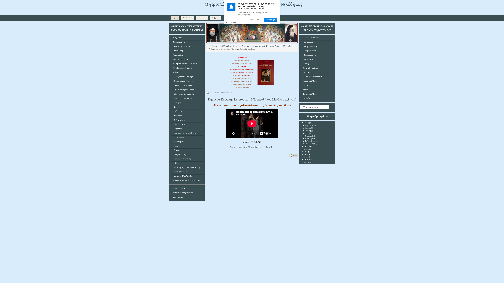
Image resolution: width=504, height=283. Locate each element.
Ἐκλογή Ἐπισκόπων (310, 68)
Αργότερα (254, 19)
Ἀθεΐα (175, 163)
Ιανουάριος (308, 144)
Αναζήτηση (215, 18)
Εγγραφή (270, 19)
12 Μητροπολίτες (179, 188)
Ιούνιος (307, 130)
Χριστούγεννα (179, 141)
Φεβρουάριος (309, 141)
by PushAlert (232, 22)
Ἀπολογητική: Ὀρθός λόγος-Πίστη (186, 167)
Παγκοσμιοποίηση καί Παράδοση (186, 133)
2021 (304, 157)
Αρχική (175, 18)
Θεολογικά (177, 115)
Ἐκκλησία (177, 102)
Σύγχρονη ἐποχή (180, 154)
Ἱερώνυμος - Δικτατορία (312, 76)
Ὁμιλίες (306, 85)
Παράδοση (177, 128)
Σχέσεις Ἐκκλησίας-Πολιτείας (184, 89)
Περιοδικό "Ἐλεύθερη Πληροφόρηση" (187, 180)
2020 (304, 159)
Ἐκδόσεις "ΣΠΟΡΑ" (180, 172)
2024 (304, 149)
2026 (304, 123)
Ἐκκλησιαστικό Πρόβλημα (183, 76)
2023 (304, 151)
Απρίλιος (307, 136)
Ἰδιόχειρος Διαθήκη (311, 46)
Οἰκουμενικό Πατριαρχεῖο (183, 94)
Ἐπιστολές (307, 98)
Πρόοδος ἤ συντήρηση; (182, 159)
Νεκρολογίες (178, 51)
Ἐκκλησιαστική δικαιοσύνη (183, 81)
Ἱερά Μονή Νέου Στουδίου (183, 176)
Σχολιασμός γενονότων (182, 98)
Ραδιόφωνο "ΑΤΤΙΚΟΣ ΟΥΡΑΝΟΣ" (185, 63)
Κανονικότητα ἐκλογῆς (181, 46)
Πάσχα (176, 146)
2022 (304, 154)
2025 (304, 146)
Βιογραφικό (177, 38)
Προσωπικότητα (179, 42)
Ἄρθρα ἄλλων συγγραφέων (183, 192)
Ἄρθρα (175, 72)
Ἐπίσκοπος (177, 111)
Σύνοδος (176, 107)
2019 (304, 162)
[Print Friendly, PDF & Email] (293, 155)
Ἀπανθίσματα (178, 197)
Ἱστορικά (306, 72)
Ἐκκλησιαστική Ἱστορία (182, 85)
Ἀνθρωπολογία (179, 120)
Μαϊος (306, 133)
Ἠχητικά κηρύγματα (180, 59)
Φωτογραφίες (178, 55)
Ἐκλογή (306, 63)
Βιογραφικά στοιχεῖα (311, 38)
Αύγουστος (308, 125)
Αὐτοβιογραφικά (309, 51)
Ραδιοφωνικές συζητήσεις (182, 68)
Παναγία (176, 150)
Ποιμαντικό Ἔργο (310, 81)
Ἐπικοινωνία (202, 18)
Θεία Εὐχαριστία (180, 124)
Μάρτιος (307, 138)
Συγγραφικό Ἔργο (310, 94)
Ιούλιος (307, 128)
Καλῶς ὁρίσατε (187, 18)
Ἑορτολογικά (178, 137)
